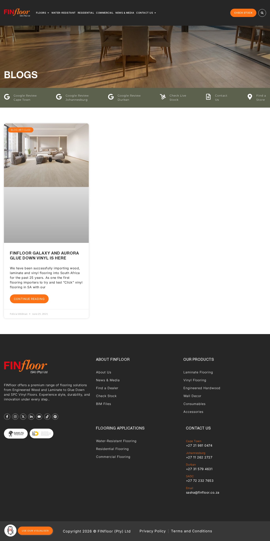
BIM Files (103, 404)
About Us (103, 372)
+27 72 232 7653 (200, 481)
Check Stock (106, 396)
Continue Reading (29, 299)
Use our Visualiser (35, 530)
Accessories (193, 412)
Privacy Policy (153, 531)
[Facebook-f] (7, 416)
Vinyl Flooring (194, 380)
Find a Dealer (107, 388)
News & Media (108, 380)
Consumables (194, 404)
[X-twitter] (23, 416)
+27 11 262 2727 (199, 457)
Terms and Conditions (191, 531)
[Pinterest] (55, 416)
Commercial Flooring (113, 457)
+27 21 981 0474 (199, 445)
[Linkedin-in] (31, 416)
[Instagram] (15, 416)
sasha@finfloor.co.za (202, 492)
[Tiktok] (47, 416)
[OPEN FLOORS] (48, 13)
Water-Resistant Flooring (116, 441)
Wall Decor (192, 396)
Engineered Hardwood (201, 388)
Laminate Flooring (198, 372)
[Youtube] (39, 416)
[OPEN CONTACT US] (155, 13)
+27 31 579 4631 (199, 469)
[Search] (262, 13)
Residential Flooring (112, 449)
